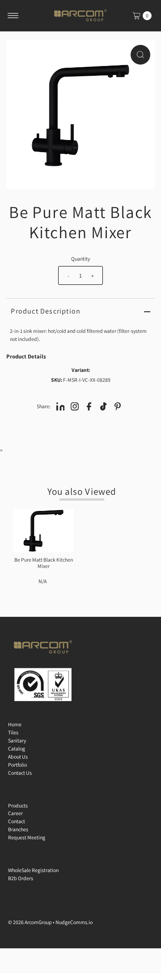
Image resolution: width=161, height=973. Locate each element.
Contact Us (20, 772)
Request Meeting (26, 837)
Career (15, 813)
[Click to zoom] (140, 55)
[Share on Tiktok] (103, 406)
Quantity (80, 258)
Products (18, 805)
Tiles (13, 732)
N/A (42, 581)
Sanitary (17, 740)
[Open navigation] (13, 15)
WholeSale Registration (33, 870)
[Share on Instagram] (74, 406)
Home (14, 724)
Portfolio (17, 764)
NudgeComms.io (74, 922)
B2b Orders (20, 878)
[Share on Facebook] (89, 406)
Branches (18, 829)
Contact (16, 821)
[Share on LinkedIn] (60, 406)
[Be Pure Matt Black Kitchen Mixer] (43, 530)
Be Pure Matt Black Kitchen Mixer (43, 562)
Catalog (16, 748)
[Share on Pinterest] (117, 406)
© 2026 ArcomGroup (30, 922)
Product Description (45, 311)
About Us (18, 756)
